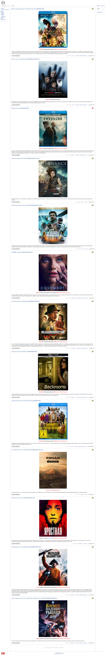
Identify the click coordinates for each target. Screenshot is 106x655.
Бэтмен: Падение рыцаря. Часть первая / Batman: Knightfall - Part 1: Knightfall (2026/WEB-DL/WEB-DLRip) (34, 598)
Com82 (82, 494)
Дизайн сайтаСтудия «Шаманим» (57, 653)
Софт (2, 18)
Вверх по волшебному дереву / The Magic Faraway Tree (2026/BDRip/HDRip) (28, 8)
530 (61, 647)
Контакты (12, 5)
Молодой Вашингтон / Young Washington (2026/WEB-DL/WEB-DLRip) (26, 546)
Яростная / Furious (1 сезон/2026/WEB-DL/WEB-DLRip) (23, 497)
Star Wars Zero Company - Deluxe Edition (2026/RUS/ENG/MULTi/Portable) (27, 205)
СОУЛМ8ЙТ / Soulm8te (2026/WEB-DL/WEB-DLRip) (22, 252)
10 (57, 647)
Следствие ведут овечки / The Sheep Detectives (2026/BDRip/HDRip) (26, 400)
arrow (73, 55)
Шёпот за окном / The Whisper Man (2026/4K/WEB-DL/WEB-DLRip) (26, 59)
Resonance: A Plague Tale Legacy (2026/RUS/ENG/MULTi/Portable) (25, 158)
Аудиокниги (4, 16)
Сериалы (85, 543)
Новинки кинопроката (83, 55)
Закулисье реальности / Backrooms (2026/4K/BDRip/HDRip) (24, 351)
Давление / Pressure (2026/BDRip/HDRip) (20, 108)
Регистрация (102, 5)
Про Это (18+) (3, 19)
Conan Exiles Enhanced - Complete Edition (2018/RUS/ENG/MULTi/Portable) (27, 449)
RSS (8, 5)
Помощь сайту (99, 12)
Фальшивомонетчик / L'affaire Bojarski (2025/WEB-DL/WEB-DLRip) (26, 301)
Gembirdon (73, 348)
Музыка (2, 11)
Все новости (4, 5)
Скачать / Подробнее (16, 55)
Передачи (2, 17)
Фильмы (77, 55)
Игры (87, 248)
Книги (3, 15)
